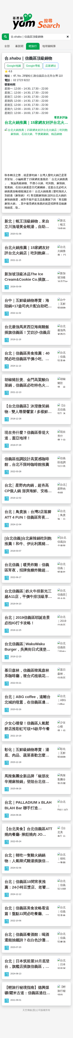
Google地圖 (14, 65)
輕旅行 (33, 46)
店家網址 (50, 65)
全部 (7, 46)
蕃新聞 (19, 46)
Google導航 (33, 65)
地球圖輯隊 (49, 46)
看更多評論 (61, 117)
